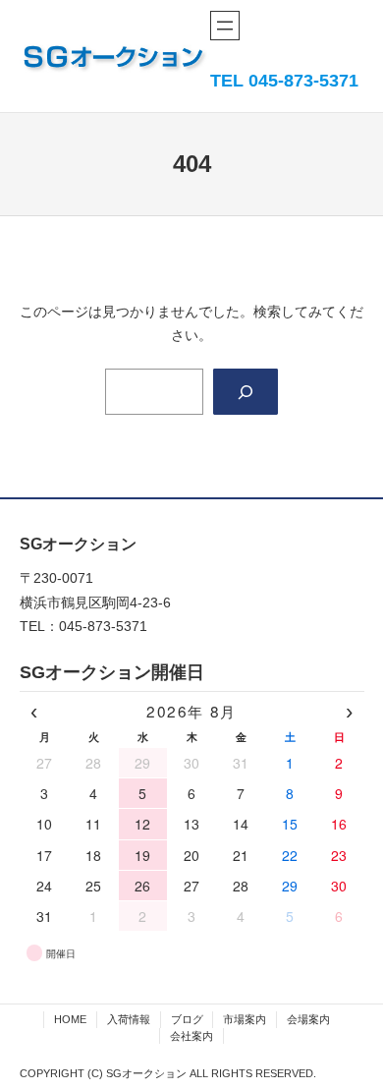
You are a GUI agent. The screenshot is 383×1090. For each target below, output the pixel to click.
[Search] (245, 392)
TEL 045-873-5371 (284, 80)
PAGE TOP (354, 1041)
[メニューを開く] (225, 25)
